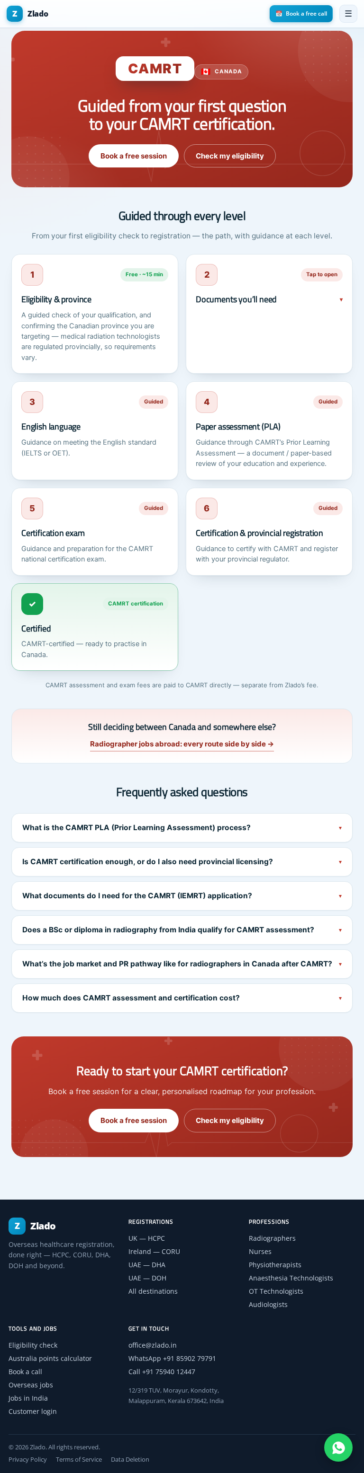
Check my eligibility (230, 155)
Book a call (25, 1371)
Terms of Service (79, 1459)
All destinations (153, 1291)
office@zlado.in (152, 1345)
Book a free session (133, 155)
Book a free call (301, 13)
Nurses (260, 1251)
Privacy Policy (28, 1459)
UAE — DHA (146, 1264)
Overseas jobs (31, 1384)
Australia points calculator (50, 1358)
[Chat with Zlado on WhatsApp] (338, 1447)
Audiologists (268, 1304)
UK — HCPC (146, 1238)
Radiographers (272, 1238)
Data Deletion (130, 1459)
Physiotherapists (275, 1264)
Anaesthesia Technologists (291, 1277)
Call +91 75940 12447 (161, 1371)
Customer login (33, 1411)
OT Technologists (276, 1291)
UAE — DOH (147, 1277)
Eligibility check (33, 1345)
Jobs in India (28, 1398)
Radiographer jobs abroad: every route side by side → (182, 743)
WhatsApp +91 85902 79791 (172, 1358)
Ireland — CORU (154, 1251)
